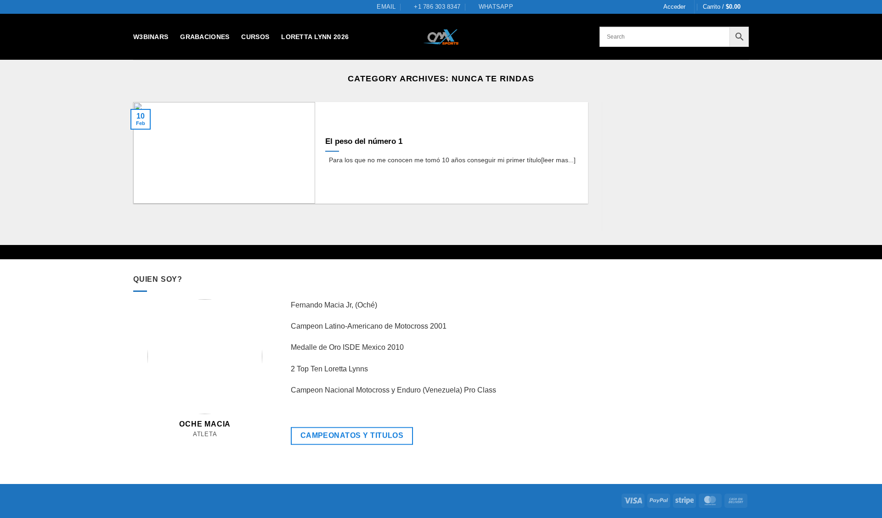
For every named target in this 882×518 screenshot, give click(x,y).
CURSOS (255, 36)
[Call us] (215, 445)
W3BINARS (150, 36)
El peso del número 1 (363, 141)
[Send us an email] (205, 445)
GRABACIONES (204, 36)
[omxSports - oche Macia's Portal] (441, 37)
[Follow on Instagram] (195, 445)
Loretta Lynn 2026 (315, 36)
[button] (674, 7)
